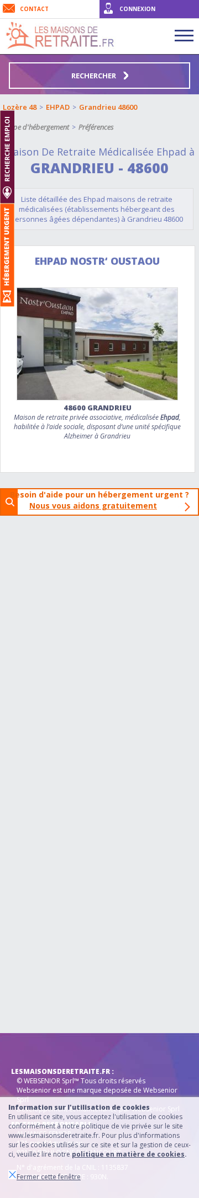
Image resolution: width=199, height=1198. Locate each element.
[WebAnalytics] (33, 1050)
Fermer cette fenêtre (49, 1176)
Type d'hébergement (38, 127)
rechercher (94, 76)
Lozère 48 (19, 107)
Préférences (96, 127)
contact (34, 9)
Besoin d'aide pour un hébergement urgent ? (103, 500)
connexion (137, 9)
